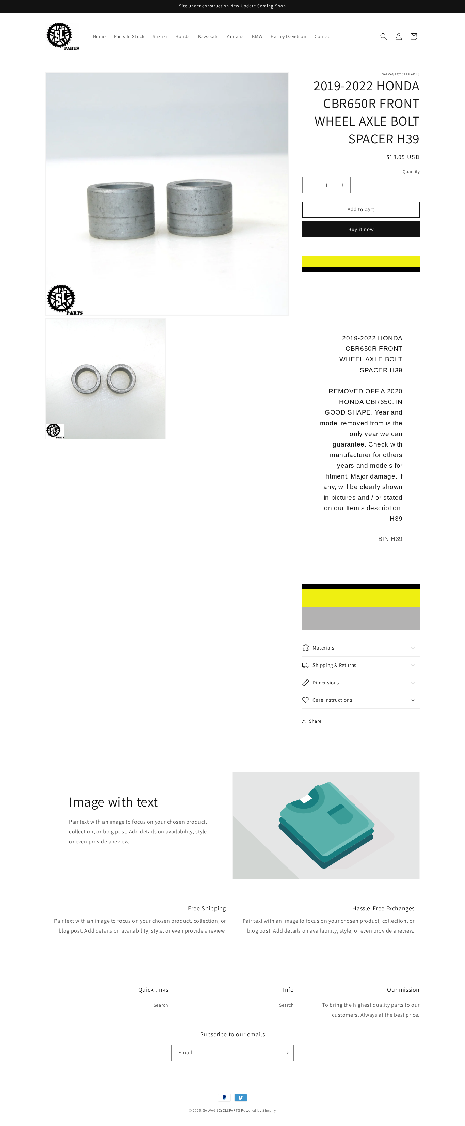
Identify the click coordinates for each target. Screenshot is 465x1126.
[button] (383, 36)
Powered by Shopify (258, 1110)
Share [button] (315, 721)
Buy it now (361, 229)
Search (161, 1005)
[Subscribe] (285, 1053)
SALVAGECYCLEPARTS (221, 1110)
